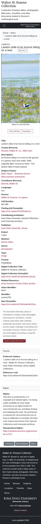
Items (13, 33)
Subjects (27, 483)
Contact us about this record (13, 341)
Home (5, 33)
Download (26, 131)
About (7, 493)
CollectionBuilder (24, 506)
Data (29, 488)
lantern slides (7, 242)
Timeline (20, 488)
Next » (33, 444)
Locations (8, 488)
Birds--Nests (6, 174)
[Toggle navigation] (4, 25)
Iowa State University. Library (14, 228)
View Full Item (14, 131)
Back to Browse (22, 444)
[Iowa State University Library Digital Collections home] (20, 499)
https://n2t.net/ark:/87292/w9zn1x (16, 211)
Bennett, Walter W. (9, 184)
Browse (16, 483)
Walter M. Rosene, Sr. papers (14, 197)
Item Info (22, 50)
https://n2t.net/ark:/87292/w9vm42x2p (18, 276)
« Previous (9, 444)
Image (4, 256)
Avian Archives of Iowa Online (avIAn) (18, 283)
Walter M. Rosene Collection (14, 4)
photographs (7, 249)
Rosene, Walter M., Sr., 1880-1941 (16, 151)
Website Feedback (20, 510)
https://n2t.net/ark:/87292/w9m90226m (18, 304)
